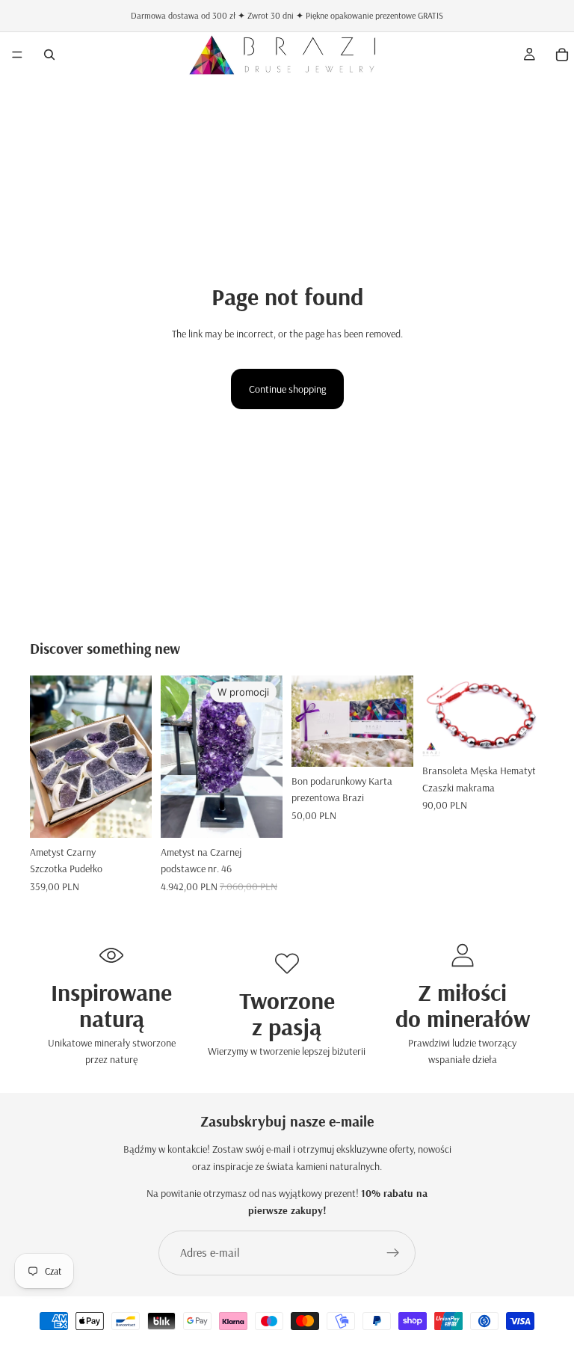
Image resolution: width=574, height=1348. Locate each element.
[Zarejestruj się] (393, 1253)
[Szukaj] (49, 54)
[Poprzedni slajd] (46, 756)
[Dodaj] (259, 814)
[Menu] (17, 54)
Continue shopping (287, 389)
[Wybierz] (128, 814)
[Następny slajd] (135, 756)
